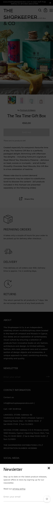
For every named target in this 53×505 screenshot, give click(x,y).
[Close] (49, 468)
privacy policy (19, 489)
